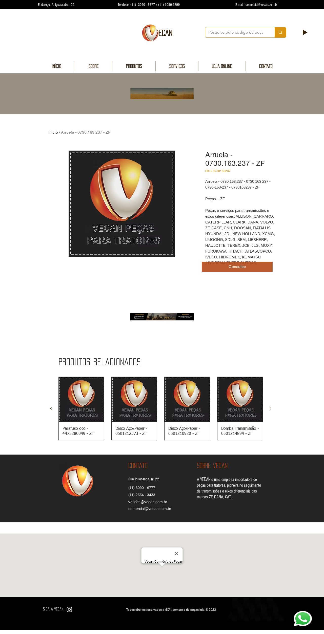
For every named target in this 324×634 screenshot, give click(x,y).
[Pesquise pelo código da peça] (280, 32)
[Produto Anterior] (51, 408)
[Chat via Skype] (81, 610)
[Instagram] (69, 609)
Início (53, 132)
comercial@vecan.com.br (262, 5)
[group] (160, 408)
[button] (237, 267)
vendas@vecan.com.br (147, 502)
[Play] (305, 32)
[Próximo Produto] (270, 408)
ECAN (165, 33)
